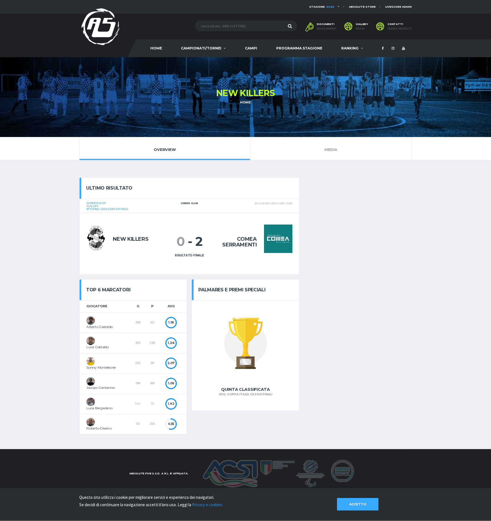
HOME (156, 48)
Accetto (357, 504)
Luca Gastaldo (97, 347)
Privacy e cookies (207, 504)
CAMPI (251, 48)
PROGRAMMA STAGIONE (299, 48)
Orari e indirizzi (400, 28)
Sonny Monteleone (101, 367)
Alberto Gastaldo (99, 327)
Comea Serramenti (239, 242)
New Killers (130, 239)
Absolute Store (362, 6)
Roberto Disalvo (98, 428)
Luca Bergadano (99, 408)
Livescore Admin (398, 6)
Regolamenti (326, 28)
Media (360, 28)
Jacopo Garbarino (100, 387)
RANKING (350, 48)
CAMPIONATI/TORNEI (201, 48)
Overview (165, 149)
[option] (245, 355)
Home (245, 102)
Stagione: (321, 6)
